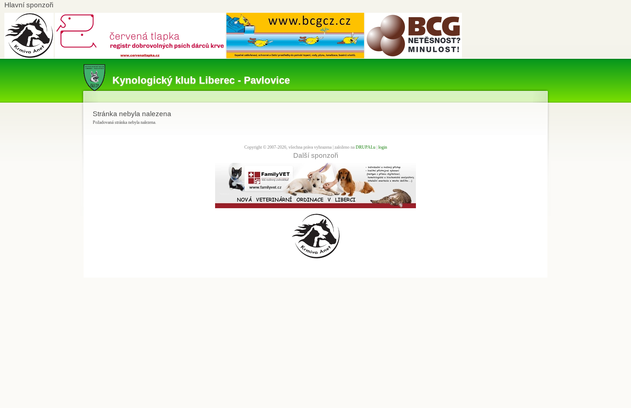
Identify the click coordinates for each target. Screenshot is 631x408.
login (382, 147)
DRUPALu (365, 147)
